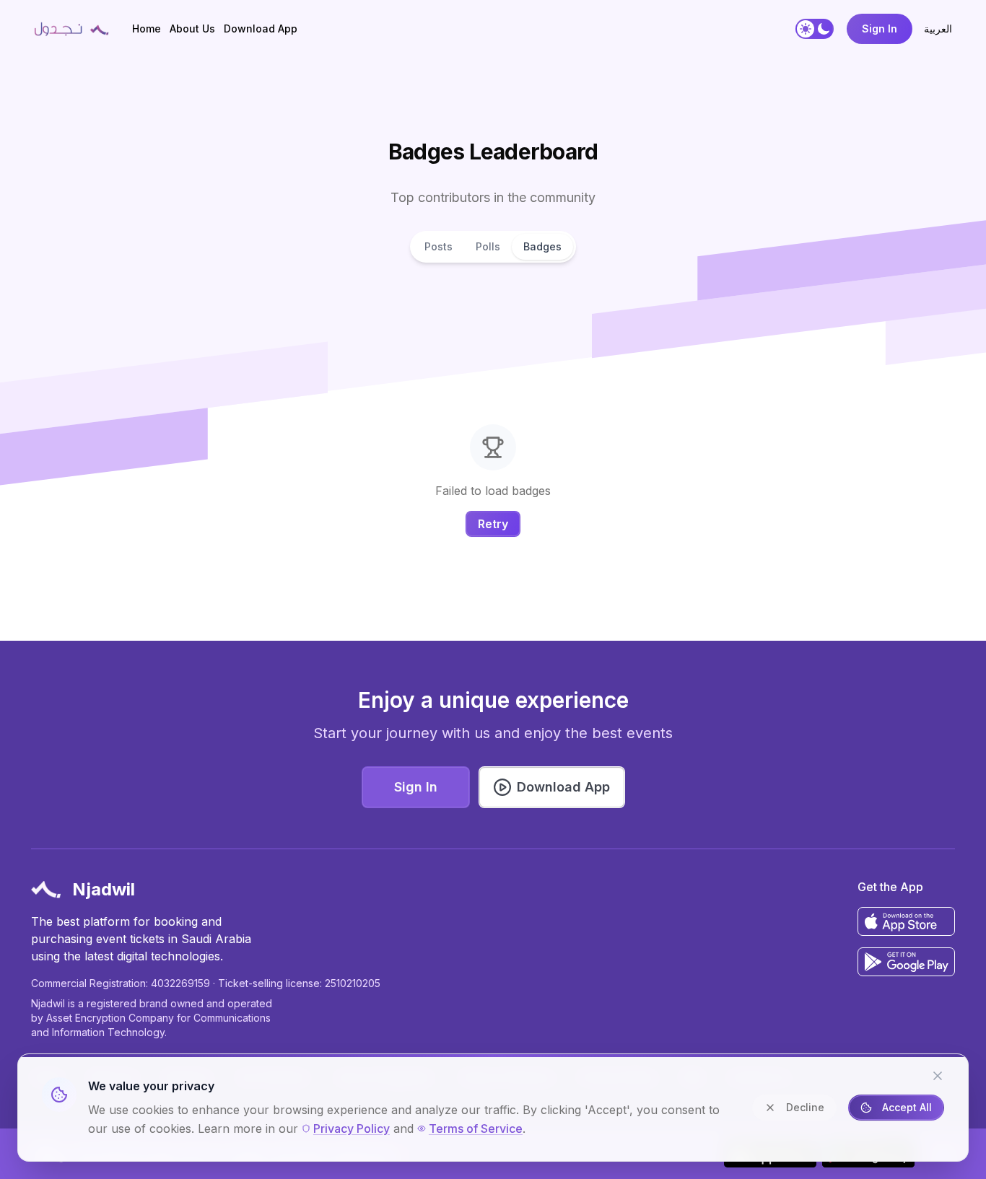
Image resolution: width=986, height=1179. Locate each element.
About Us (192, 28)
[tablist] (493, 247)
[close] (938, 1076)
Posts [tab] (438, 246)
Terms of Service (476, 1128)
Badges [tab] (542, 246)
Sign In (879, 28)
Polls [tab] (488, 246)
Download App (260, 28)
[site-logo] (71, 29)
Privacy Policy (351, 1128)
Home (146, 28)
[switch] (814, 29)
